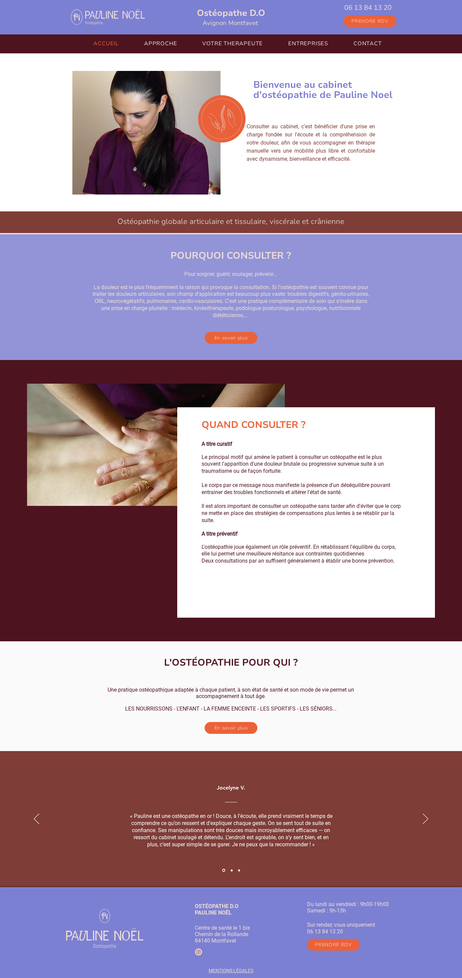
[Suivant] (425, 819)
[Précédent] (36, 819)
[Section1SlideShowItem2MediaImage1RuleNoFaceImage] (231, 870)
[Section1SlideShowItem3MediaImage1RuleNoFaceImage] (239, 870)
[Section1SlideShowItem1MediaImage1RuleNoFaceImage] (223, 870)
